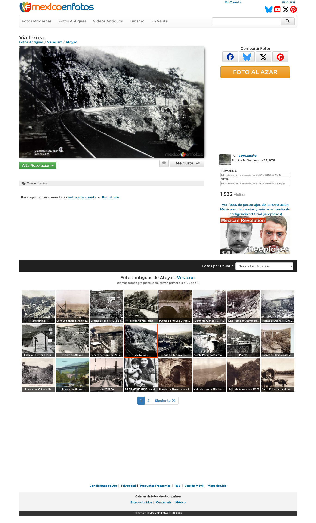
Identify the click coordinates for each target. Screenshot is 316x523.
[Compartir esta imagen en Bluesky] (247, 56)
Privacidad (128, 485)
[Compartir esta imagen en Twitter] (263, 56)
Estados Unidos (141, 502)
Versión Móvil (194, 485)
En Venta (159, 21)
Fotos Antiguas (72, 21)
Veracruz (54, 42)
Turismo (137, 21)
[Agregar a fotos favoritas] (164, 163)
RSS (177, 485)
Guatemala (163, 502)
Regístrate (110, 197)
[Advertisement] (255, 115)
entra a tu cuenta (82, 197)
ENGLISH (288, 2)
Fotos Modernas (37, 21)
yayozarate (248, 155)
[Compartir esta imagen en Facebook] (230, 56)
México (180, 502)
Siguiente (163, 401)
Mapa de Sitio (217, 485)
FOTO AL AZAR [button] (255, 71)
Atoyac (71, 42)
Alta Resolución (36, 165)
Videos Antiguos (108, 21)
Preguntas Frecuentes (155, 485)
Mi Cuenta (232, 2)
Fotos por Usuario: (218, 266)
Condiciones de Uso (103, 485)
